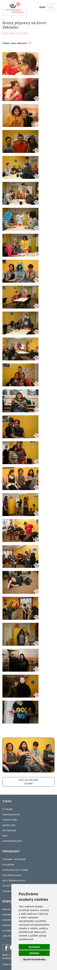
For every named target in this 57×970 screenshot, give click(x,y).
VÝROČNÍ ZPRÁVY (9, 820)
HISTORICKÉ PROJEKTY (12, 841)
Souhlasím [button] (34, 947)
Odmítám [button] (34, 953)
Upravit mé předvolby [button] (34, 959)
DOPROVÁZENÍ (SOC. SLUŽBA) (15, 870)
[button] (20, 63)
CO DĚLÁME (7, 809)
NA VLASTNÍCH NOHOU (12, 875)
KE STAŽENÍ (7, 931)
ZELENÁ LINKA (8, 891)
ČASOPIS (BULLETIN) (11, 815)
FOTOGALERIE (8, 865)
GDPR (4, 836)
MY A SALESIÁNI (9, 831)
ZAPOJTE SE (7, 936)
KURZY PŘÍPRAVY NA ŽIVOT (13, 881)
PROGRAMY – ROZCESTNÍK (13, 859)
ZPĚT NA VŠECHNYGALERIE (28, 782)
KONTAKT (6, 909)
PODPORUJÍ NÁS (9, 925)
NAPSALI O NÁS (8, 825)
